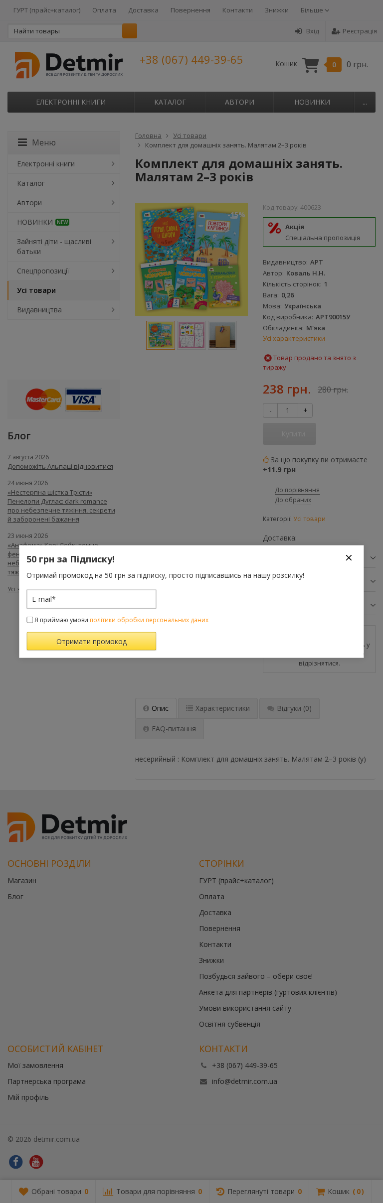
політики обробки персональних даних (149, 619)
